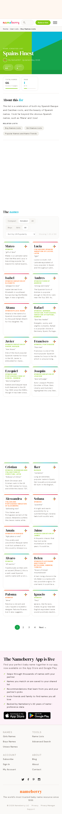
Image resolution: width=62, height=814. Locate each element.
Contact (36, 769)
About (35, 764)
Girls (18, 227)
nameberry (31, 791)
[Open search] (27, 22)
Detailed (24, 221)
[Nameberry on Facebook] (28, 779)
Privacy (35, 805)
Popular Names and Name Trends (21, 133)
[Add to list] (25, 246)
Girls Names (9, 736)
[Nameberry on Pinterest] (33, 779)
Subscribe (43, 22)
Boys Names (9, 741)
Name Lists (38, 736)
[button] (31, 227)
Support (31, 809)
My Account (9, 769)
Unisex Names (10, 746)
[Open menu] (55, 22)
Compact (12, 221)
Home (5, 29)
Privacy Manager (48, 805)
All (32, 221)
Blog (34, 759)
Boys (10, 227)
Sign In (6, 764)
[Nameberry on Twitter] (22, 779)
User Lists (14, 29)
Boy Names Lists (13, 128)
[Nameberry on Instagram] (39, 779)
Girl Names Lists (34, 128)
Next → (42, 627)
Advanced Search (41, 741)
